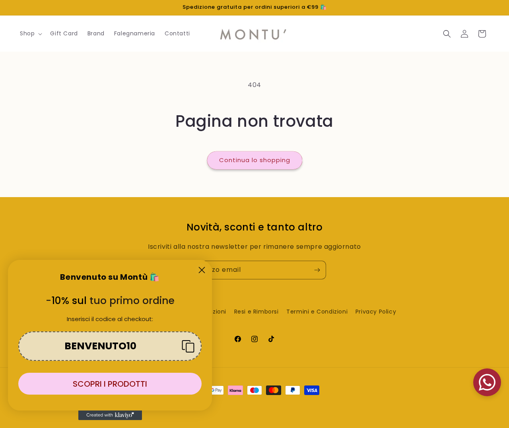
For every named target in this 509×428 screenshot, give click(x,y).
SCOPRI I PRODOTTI (110, 383)
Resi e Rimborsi (256, 312)
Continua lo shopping (254, 160)
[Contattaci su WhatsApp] (487, 382)
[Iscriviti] (317, 270)
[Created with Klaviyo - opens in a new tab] (110, 415)
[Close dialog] (202, 270)
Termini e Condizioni (317, 312)
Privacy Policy (376, 312)
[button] (30, 33)
